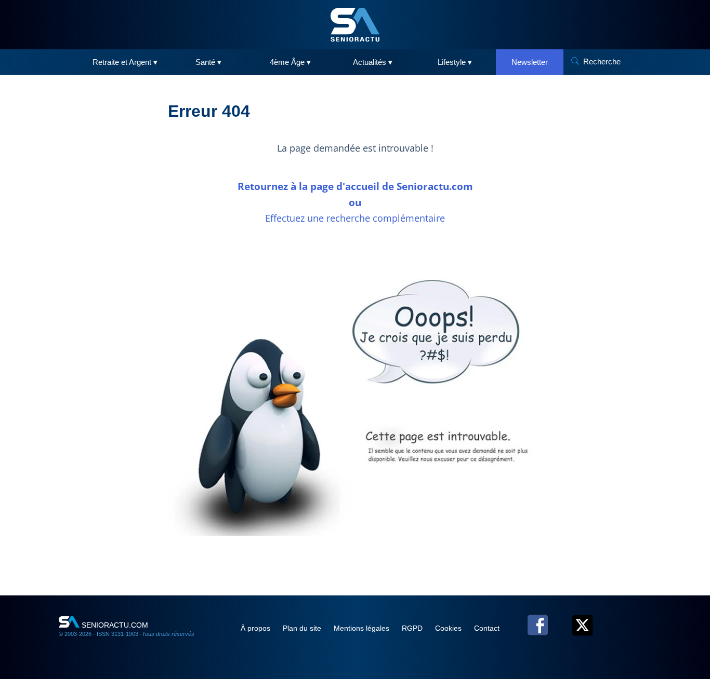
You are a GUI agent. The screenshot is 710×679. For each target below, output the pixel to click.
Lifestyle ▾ (455, 62)
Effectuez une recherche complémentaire (355, 218)
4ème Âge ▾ (290, 62)
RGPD (413, 628)
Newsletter (529, 62)
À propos (256, 628)
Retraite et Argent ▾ (125, 62)
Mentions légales (362, 628)
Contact (486, 628)
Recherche (602, 61)
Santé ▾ (208, 62)
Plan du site (303, 628)
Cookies (449, 628)
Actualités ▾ (372, 62)
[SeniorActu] (355, 25)
